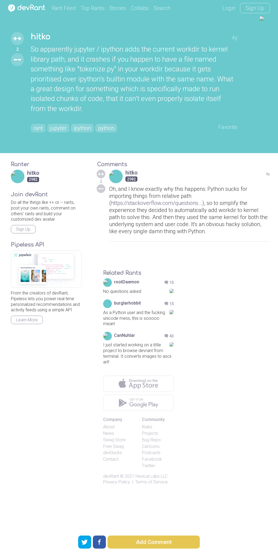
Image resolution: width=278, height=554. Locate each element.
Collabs (140, 8)
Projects (150, 433)
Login (228, 8)
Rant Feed (64, 8)
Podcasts (151, 452)
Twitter (148, 465)
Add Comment (154, 542)
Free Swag (113, 446)
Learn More (27, 319)
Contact (110, 459)
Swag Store (114, 439)
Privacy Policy (116, 482)
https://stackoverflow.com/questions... (156, 203)
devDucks (112, 452)
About (109, 426)
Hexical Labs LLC (151, 476)
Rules (147, 426)
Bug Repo (151, 439)
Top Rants (93, 8)
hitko (40, 37)
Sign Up (255, 8)
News (108, 433)
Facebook (152, 459)
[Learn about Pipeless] (46, 269)
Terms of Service (151, 482)
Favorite (228, 127)
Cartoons (151, 446)
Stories (117, 8)
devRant (111, 476)
